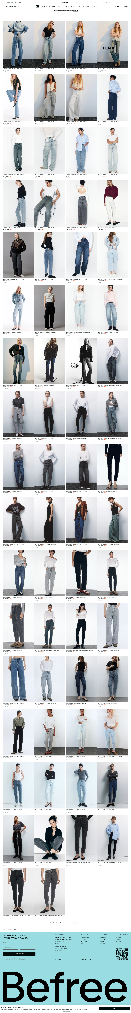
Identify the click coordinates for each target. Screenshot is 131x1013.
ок (114, 1008)
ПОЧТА (4, 942)
